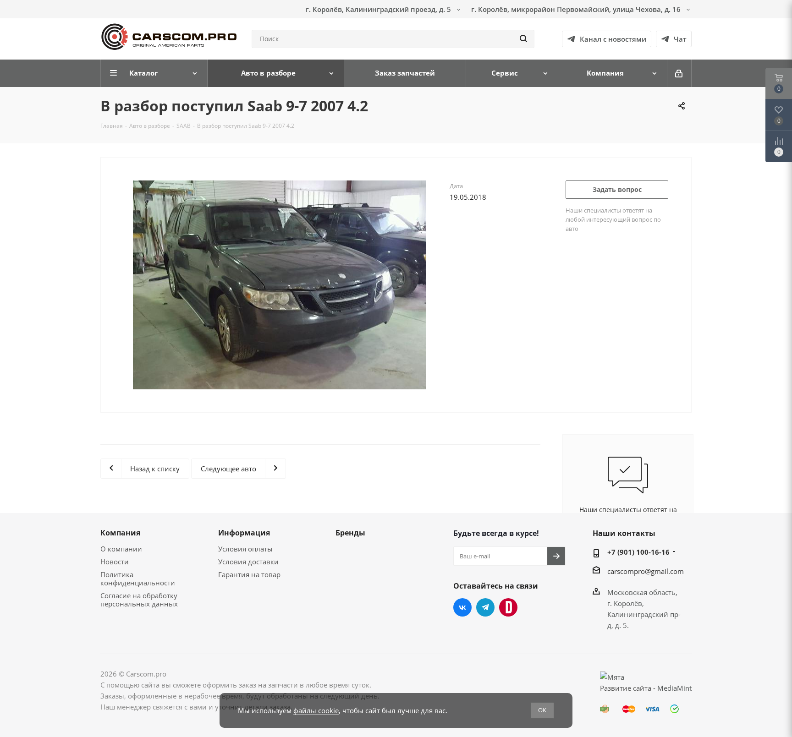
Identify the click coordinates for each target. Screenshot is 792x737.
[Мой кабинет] (679, 73)
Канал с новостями (613, 39)
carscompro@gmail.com (645, 571)
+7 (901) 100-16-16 (638, 552)
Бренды (350, 533)
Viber (508, 607)
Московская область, (642, 592)
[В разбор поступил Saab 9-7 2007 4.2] (279, 289)
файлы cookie (316, 710)
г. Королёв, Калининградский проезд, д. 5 (379, 9)
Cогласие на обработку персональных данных (139, 599)
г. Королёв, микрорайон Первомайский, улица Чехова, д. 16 (576, 9)
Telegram (485, 607)
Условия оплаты (245, 548)
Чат (680, 39)
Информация (244, 533)
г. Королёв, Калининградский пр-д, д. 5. (644, 614)
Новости (114, 561)
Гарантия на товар (249, 574)
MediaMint (674, 688)
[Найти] (523, 39)
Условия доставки (248, 561)
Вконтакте (462, 607)
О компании (121, 548)
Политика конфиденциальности (137, 578)
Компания (120, 533)
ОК (542, 710)
